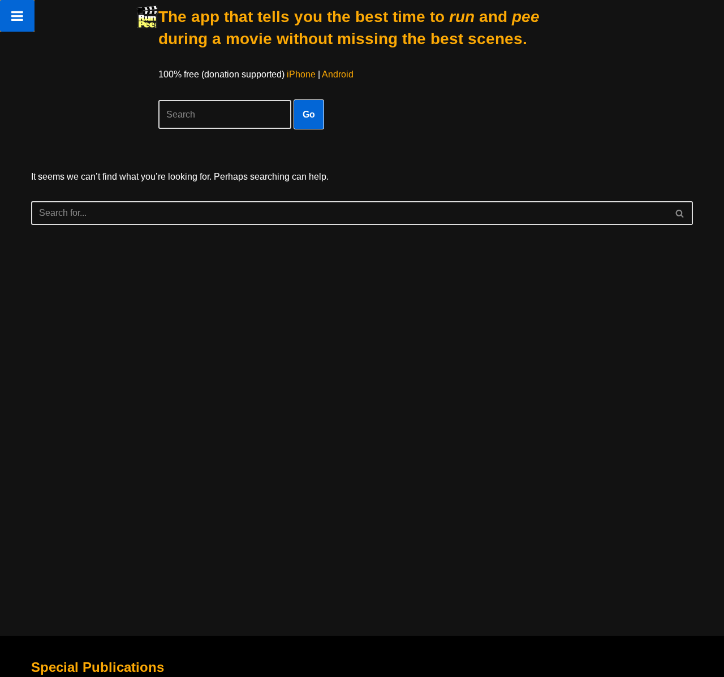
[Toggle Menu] (17, 16)
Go (309, 114)
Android (338, 74)
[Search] (680, 213)
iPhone (301, 74)
